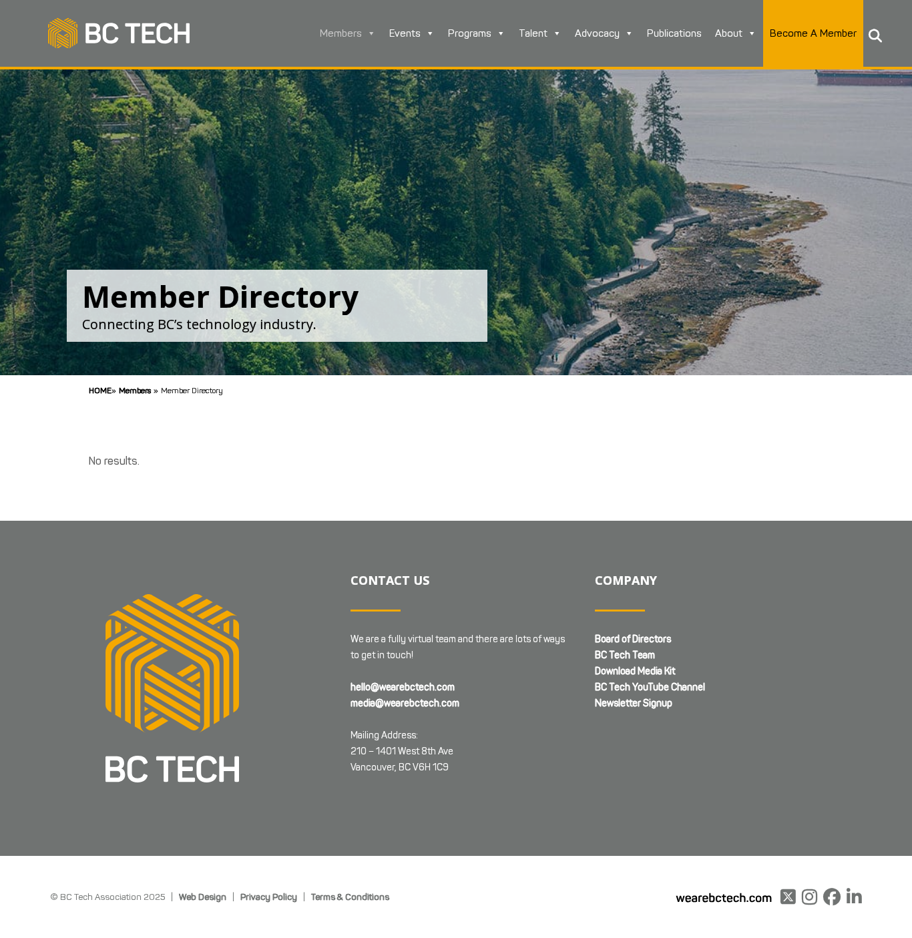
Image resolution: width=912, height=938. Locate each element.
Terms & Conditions (350, 896)
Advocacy (597, 33)
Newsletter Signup (633, 703)
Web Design (202, 896)
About (728, 33)
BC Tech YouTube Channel (650, 687)
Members (341, 33)
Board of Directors (633, 639)
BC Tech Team (625, 655)
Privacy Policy (268, 896)
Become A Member (813, 33)
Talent (533, 33)
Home (100, 390)
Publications (674, 33)
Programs (469, 33)
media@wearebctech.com (405, 703)
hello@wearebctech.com (403, 687)
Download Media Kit (635, 671)
